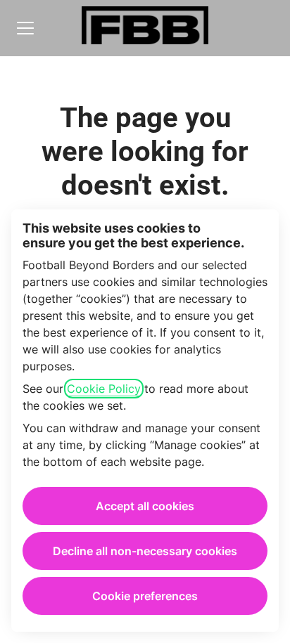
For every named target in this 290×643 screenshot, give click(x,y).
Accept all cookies (145, 506)
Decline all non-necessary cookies (145, 551)
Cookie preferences (145, 596)
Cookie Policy (104, 389)
